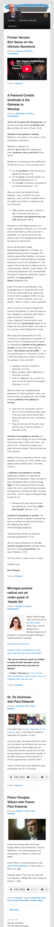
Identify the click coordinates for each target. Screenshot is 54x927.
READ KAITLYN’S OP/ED (18, 644)
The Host (11, 20)
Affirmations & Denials (27, 20)
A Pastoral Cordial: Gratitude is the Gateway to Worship (21, 102)
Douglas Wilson (36, 900)
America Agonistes (31, 729)
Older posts (13, 909)
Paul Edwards (13, 53)
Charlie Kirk (35, 897)
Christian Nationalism (20, 900)
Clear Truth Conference (17, 865)
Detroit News (35, 622)
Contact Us (12, 26)
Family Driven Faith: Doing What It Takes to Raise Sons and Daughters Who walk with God (26, 676)
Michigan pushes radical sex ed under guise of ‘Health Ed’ (19, 595)
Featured (18, 83)
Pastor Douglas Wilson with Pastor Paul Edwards (21, 801)
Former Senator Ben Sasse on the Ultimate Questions (21, 42)
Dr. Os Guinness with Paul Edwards (20, 699)
